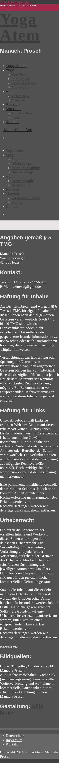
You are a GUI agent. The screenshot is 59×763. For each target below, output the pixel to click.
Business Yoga (22, 172)
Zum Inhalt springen (15, 2)
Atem (10, 176)
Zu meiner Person (25, 198)
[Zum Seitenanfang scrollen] (1, 761)
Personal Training (25, 168)
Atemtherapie (22, 181)
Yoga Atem (20, 27)
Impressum (14, 740)
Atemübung (20, 185)
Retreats (12, 189)
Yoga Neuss (15, 150)
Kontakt (12, 207)
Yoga (10, 155)
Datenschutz (15, 736)
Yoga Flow (19, 159)
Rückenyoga (21, 163)
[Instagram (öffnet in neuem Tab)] (7, 138)
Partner (17, 202)
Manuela (13, 194)
